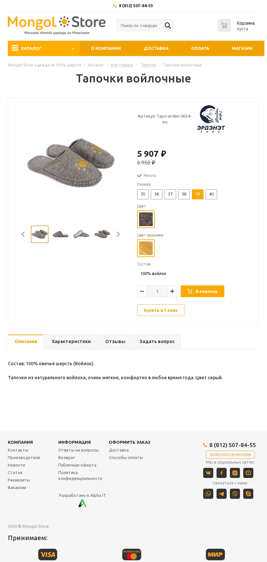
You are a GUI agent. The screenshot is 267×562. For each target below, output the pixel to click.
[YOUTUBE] (248, 473)
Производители (24, 457)
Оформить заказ (129, 442)
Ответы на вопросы (78, 450)
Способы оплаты (126, 457)
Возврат (67, 457)
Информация (74, 442)
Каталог (31, 48)
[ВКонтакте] (208, 473)
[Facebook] (222, 473)
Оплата (200, 48)
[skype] (248, 494)
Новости (16, 465)
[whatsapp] (208, 494)
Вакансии (17, 487)
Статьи (15, 472)
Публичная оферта (77, 465)
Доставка (156, 48)
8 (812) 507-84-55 (136, 5)
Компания (20, 442)
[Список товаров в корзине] (237, 29)
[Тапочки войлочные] (70, 162)
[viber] (235, 494)
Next (118, 234)
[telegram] (222, 494)
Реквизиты (19, 480)
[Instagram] (235, 473)
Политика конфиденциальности (80, 475)
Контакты (18, 450)
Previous (23, 234)
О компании (106, 48)
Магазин (242, 48)
